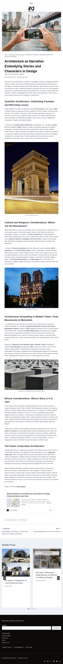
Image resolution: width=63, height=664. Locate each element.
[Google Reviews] (60, 661)
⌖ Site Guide (28, 647)
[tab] (28, 608)
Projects (5, 638)
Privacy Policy (7, 647)
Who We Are (5, 633)
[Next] (58, 578)
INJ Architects (21, 486)
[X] (51, 661)
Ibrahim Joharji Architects (13, 621)
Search (4, 625)
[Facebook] (54, 661)
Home (6, 54)
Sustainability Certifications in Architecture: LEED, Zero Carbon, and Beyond (15, 531)
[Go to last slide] (4, 578)
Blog (3, 640)
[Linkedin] (48, 661)
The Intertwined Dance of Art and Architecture (47, 530)
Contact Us (5, 642)
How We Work (6, 635)
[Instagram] (45, 661)
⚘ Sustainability (18, 647)
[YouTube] (57, 661)
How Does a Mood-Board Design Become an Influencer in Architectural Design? (46, 575)
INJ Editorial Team (11, 77)
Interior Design (22, 520)
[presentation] (16, 563)
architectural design (10, 520)
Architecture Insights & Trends (16, 54)
